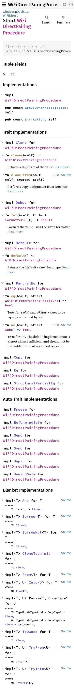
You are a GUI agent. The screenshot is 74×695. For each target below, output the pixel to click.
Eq (16, 370)
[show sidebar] (4, 4)
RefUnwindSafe (28, 422)
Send (18, 435)
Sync (18, 448)
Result (46, 220)
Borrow (28, 516)
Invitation (35, 119)
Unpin (19, 461)
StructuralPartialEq (34, 383)
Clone (21, 142)
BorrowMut (32, 532)
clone (16, 155)
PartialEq (25, 283)
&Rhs (9, 330)
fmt (14, 215)
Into (33, 582)
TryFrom (36, 647)
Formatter (14, 220)
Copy (18, 357)
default (18, 255)
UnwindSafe (25, 474)
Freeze (20, 409)
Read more (62, 167)
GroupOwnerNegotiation (45, 108)
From (26, 574)
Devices (22, 12)
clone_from (21, 175)
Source (66, 175)
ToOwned (29, 631)
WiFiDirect (10, 15)
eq (13, 296)
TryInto (36, 668)
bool (9, 305)
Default (23, 243)
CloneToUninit (36, 553)
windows (9, 12)
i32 (12, 74)
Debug (21, 202)
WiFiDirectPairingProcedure (37, 4)
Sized (37, 509)
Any (25, 500)
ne (13, 325)
